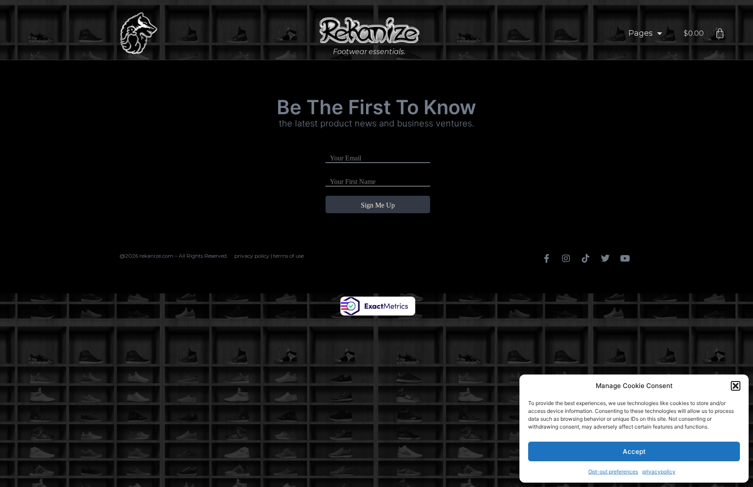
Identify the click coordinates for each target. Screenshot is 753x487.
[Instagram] (566, 258)
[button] (735, 385)
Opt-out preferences (613, 471)
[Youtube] (625, 258)
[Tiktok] (585, 258)
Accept (634, 451)
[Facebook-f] (546, 258)
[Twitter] (605, 258)
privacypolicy (658, 471)
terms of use (288, 255)
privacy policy (251, 255)
